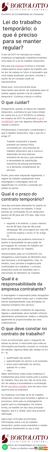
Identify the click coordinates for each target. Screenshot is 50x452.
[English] (36, 448)
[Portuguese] (41, 448)
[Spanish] (45, 448)
